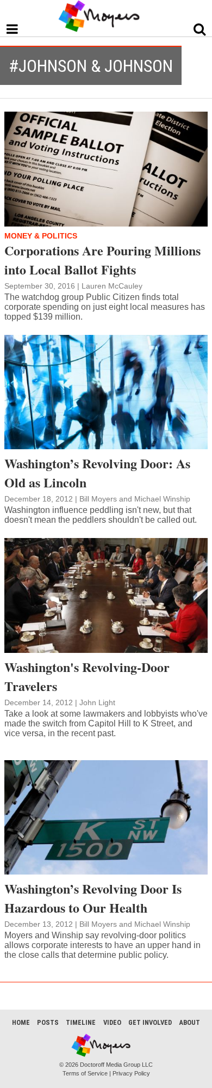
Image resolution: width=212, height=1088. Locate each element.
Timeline (81, 1022)
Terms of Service (85, 1073)
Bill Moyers (98, 498)
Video (112, 1022)
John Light (97, 702)
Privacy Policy (131, 1073)
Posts (48, 1022)
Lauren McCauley (112, 286)
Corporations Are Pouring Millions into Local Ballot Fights (102, 260)
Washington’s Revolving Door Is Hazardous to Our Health (93, 898)
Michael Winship (162, 498)
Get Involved (150, 1022)
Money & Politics (40, 235)
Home (21, 1022)
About (189, 1022)
